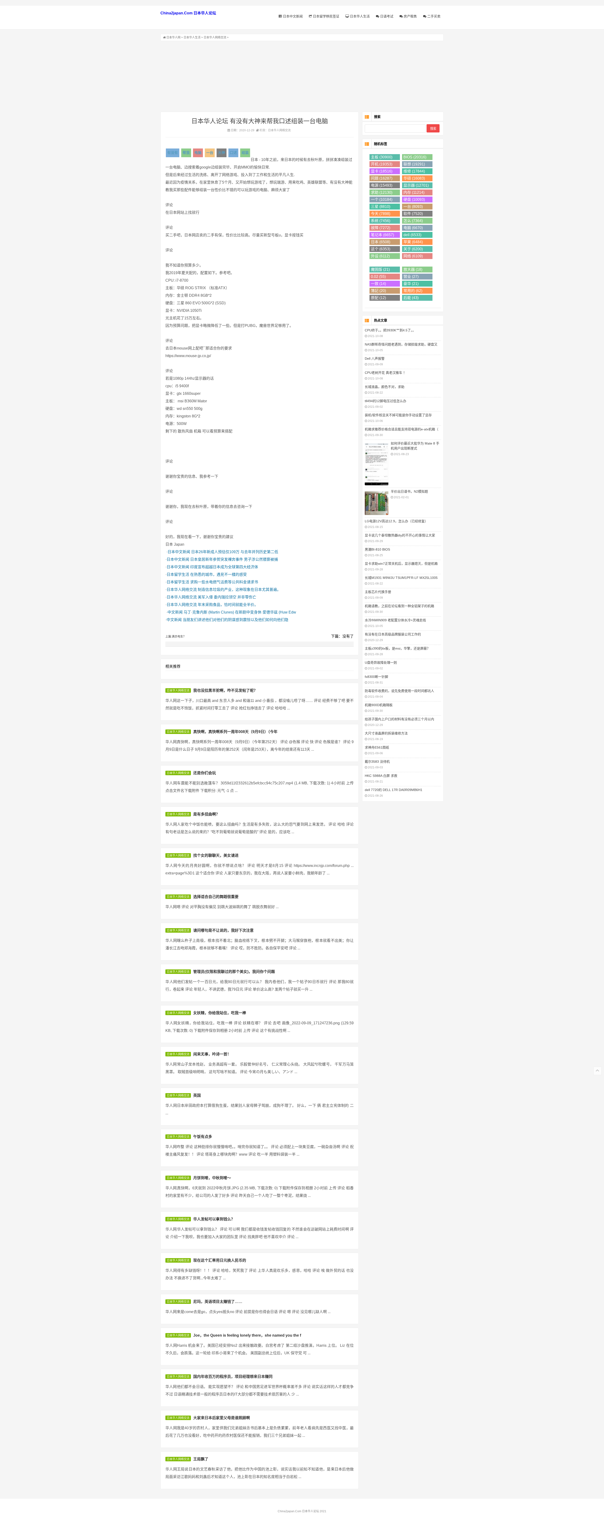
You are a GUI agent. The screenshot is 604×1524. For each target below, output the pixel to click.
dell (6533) (412, 235)
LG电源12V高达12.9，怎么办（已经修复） (396, 521)
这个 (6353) (380, 249)
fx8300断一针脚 (376, 677)
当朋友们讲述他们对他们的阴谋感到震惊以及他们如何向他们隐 (235, 620)
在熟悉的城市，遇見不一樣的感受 (218, 575)
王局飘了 (200, 1459)
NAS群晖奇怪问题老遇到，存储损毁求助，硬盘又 (401, 344)
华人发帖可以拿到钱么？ (214, 1219)
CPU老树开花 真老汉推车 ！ (386, 373)
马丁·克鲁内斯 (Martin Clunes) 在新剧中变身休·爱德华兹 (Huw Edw (240, 612)
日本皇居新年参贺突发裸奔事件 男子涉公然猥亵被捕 (234, 559)
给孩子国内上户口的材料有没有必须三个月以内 (399, 719)
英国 (197, 1095)
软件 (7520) (413, 214)
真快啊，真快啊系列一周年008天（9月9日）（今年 (235, 732)
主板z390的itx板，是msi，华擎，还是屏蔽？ (397, 648)
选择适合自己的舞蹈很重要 (216, 897)
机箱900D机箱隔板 (379, 705)
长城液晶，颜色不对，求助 (384, 387)
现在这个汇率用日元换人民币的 (219, 1260)
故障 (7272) (380, 228)
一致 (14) (378, 284)
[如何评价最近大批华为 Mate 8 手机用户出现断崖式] (376, 463)
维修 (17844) (414, 171)
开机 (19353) (381, 164)
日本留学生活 (178, 575)
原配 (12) (378, 298)
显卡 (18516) (381, 171)
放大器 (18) (412, 270)
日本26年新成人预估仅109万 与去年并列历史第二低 (234, 552)
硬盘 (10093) (414, 200)
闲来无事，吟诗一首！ (212, 1054)
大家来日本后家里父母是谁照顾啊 (221, 1418)
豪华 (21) (411, 284)
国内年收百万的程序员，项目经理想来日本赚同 (233, 1377)
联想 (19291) (414, 164)
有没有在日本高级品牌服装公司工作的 (393, 634)
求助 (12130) (381, 192)
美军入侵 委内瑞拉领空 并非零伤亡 (227, 597)
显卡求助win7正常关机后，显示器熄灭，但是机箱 (401, 563)
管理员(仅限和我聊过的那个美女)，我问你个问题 (234, 972)
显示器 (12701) (416, 185)
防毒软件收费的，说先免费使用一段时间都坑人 (399, 691)
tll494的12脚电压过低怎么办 (385, 401)
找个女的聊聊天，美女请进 (216, 855)
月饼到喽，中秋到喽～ (212, 1178)
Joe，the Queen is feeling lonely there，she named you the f (247, 1335)
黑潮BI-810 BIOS (377, 549)
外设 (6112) (380, 256)
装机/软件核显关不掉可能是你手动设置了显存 (398, 415)
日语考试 (386, 16)
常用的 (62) (412, 291)
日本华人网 (173, 37)
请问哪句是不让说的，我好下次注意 (223, 930)
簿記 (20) (378, 291)
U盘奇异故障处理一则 (381, 662)
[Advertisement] (302, 76)
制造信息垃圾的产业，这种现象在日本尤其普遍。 (239, 590)
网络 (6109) (413, 256)
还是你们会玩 (204, 773)
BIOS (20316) (414, 157)
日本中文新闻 (292, 16)
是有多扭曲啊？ (206, 814)
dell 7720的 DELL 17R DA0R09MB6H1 (393, 790)
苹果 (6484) (413, 242)
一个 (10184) (381, 200)
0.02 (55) (378, 277)
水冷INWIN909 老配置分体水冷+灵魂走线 (395, 620)
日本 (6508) (380, 242)
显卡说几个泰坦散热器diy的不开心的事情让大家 (400, 535)
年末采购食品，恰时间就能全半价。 (228, 605)
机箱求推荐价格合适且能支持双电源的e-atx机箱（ (401, 429)
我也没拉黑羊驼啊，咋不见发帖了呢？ (225, 690)
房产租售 (410, 16)
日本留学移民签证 (325, 16)
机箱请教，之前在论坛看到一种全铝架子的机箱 (399, 606)
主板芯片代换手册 (378, 592)
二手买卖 (433, 16)
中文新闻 (175, 612)
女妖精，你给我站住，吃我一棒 (219, 1013)
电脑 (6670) (413, 228)
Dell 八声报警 (375, 358)
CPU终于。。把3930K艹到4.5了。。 (390, 330)
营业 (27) (411, 277)
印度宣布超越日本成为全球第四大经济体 (224, 567)
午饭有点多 (202, 1137)
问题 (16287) (381, 178)
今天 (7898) (380, 214)
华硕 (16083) (414, 178)
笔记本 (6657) (382, 235)
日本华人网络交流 (215, 37)
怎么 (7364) (413, 221)
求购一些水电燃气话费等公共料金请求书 (224, 582)
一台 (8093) (413, 207)
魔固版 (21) (380, 270)
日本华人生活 (359, 16)
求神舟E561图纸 (377, 747)
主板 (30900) (381, 157)
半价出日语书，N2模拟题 (409, 491)
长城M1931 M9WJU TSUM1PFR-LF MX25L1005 (401, 578)
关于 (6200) (413, 249)
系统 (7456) (380, 221)
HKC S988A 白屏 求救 (381, 776)
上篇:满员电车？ (175, 636)
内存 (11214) (413, 192)
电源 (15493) (381, 185)
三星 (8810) (380, 207)
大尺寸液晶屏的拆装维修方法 (386, 733)
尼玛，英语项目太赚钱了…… (217, 1302)
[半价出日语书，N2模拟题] (376, 502)
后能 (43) (411, 298)
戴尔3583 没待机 (377, 761)
